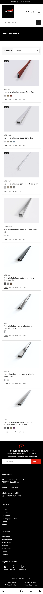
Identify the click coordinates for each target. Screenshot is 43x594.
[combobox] (21, 22)
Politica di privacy (31, 582)
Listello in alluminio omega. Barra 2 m (19, 92)
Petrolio (14, 141)
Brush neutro (5, 141)
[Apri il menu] (38, 11)
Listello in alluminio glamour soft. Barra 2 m (21, 184)
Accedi (6, 99)
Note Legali (12, 582)
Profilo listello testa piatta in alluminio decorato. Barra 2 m (19, 279)
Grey (11, 141)
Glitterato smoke (8, 428)
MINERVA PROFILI (24, 579)
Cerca (4, 509)
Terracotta (11, 95)
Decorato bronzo (11, 283)
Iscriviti (36, 461)
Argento (5, 95)
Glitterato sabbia (11, 428)
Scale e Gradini (8, 542)
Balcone (5, 545)
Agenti (4, 525)
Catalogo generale (9, 519)
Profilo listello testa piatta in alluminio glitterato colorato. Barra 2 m (19, 423)
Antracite (14, 187)
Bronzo (8, 95)
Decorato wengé (5, 283)
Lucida (8, 235)
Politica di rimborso (11, 585)
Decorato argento (8, 283)
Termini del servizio (31, 585)
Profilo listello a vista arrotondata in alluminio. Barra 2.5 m (18, 327)
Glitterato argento (5, 428)
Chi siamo (6, 516)
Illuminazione (7, 548)
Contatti (5, 512)
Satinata (5, 235)
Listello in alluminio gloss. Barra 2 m (18, 138)
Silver (5, 187)
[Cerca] (38, 22)
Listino (4, 522)
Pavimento (6, 536)
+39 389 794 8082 (13, 496)
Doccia (4, 552)
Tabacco (11, 187)
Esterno (5, 555)
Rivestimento (7, 539)
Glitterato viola (14, 428)
